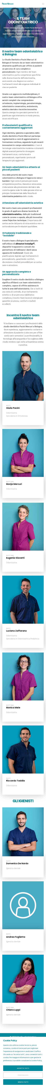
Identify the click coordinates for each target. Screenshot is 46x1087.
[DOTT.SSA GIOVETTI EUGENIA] (23, 527)
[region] (23, 1062)
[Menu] (42, 4)
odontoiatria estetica (11, 214)
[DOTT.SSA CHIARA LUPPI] (23, 979)
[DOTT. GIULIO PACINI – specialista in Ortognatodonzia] (23, 376)
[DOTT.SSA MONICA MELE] (23, 676)
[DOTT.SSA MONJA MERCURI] (23, 453)
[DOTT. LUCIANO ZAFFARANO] (23, 600)
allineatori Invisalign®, (25, 243)
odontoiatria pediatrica (12, 196)
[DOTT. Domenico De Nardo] (23, 831)
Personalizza (23, 1075)
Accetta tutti (23, 1068)
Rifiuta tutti (23, 1082)
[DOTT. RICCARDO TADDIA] (23, 749)
